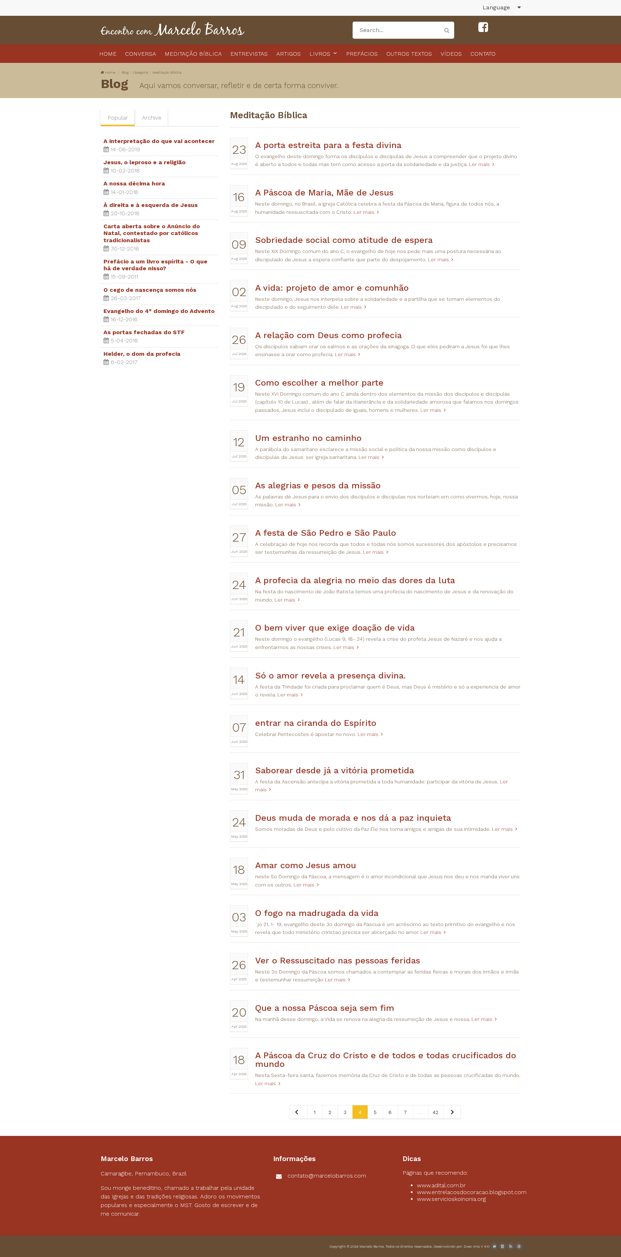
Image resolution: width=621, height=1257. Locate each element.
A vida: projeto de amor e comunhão (332, 288)
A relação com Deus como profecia (328, 335)
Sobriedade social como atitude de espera (344, 240)
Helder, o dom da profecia (142, 353)
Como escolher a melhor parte (319, 383)
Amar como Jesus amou (305, 865)
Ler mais (479, 164)
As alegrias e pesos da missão (318, 485)
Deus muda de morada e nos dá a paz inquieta (353, 818)
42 (435, 1112)
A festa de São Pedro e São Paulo (325, 533)
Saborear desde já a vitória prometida (334, 770)
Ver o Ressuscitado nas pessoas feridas (337, 961)
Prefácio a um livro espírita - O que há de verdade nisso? (155, 265)
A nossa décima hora (134, 183)
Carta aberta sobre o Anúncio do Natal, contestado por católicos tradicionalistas (152, 233)
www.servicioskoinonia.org (451, 1199)
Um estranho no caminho (308, 438)
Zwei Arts (472, 1246)
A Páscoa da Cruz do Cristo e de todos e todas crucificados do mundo (385, 1059)
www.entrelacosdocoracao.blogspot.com (471, 1192)
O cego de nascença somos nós (150, 289)
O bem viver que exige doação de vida (335, 628)
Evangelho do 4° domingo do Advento (159, 311)
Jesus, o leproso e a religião (144, 162)
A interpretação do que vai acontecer (159, 141)
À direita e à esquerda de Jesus (151, 205)
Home (110, 72)
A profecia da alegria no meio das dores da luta (355, 580)
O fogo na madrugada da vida (316, 913)
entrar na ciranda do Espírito (315, 723)
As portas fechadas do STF (144, 332)
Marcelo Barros (371, 1246)
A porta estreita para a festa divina (328, 145)
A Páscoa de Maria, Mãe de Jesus (324, 193)
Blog (125, 72)
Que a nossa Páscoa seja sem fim (324, 1008)
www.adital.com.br (441, 1185)
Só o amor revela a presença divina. (330, 676)
